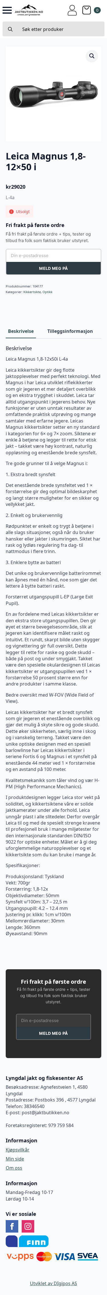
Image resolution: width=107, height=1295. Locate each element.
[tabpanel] (53, 641)
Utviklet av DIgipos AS (53, 1283)
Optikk (48, 292)
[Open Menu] (7, 10)
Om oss (14, 1168)
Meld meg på (53, 268)
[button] (92, 56)
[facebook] (12, 1226)
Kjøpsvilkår (17, 1150)
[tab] (21, 331)
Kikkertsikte (32, 292)
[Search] (10, 29)
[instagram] (28, 1226)
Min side (15, 1159)
